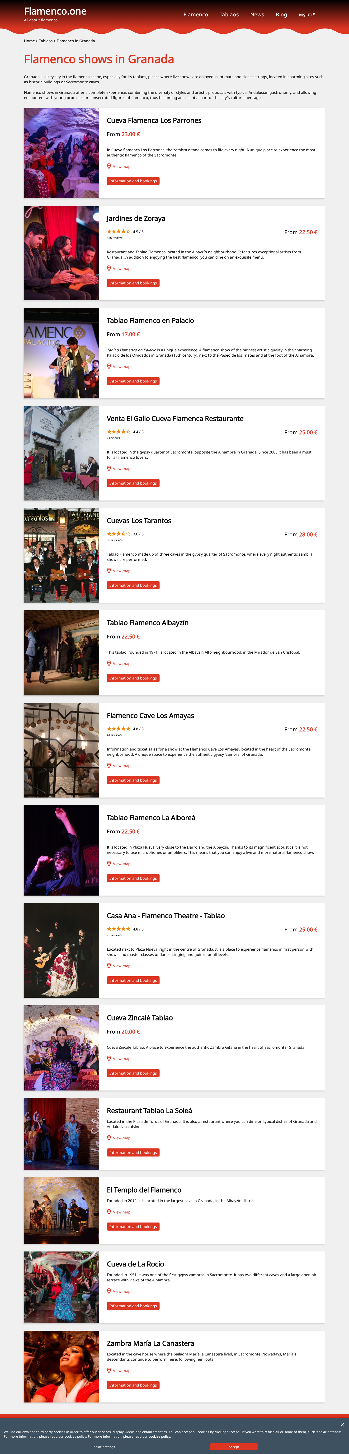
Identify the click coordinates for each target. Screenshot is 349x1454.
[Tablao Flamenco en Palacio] (61, 397)
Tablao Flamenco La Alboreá (151, 817)
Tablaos (46, 40)
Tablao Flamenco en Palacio (150, 320)
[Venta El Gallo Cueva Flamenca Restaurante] (61, 499)
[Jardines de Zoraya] (61, 299)
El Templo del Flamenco (144, 1189)
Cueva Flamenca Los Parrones (154, 120)
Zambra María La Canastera (150, 1343)
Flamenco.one (55, 10)
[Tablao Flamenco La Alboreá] (61, 894)
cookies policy (159, 1436)
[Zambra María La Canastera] (61, 1401)
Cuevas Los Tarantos (139, 520)
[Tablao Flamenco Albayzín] (61, 694)
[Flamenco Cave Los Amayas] (61, 796)
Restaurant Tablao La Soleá (149, 1110)
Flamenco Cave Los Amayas (150, 715)
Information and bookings (133, 181)
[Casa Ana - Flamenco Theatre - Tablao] (61, 996)
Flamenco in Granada (76, 40)
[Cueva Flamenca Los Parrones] (61, 196)
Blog (281, 14)
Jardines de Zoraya (136, 218)
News (257, 14)
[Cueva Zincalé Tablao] (61, 1089)
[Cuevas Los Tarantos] (61, 601)
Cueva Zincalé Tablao (140, 1017)
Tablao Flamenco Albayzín (148, 622)
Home (29, 40)
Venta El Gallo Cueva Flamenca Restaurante (175, 418)
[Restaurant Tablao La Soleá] (61, 1168)
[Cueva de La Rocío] (61, 1321)
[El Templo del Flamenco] (61, 1242)
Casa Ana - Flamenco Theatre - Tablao (166, 915)
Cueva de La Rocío (135, 1263)
